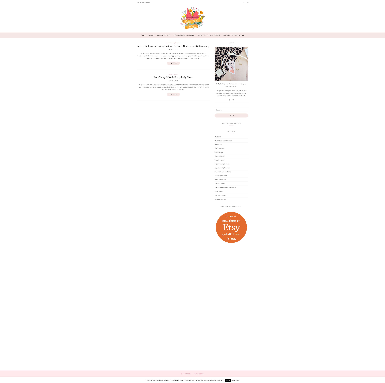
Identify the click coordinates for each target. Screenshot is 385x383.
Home (143, 35)
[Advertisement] (231, 262)
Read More (235, 380)
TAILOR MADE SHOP (164, 35)
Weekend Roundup (220, 199)
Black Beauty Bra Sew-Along (209, 35)
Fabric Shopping (219, 156)
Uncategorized (219, 191)
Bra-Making (218, 144)
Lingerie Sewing (173, 74)
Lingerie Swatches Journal (184, 35)
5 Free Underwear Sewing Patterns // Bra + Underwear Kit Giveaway (173, 46)
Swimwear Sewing (220, 179)
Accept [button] (228, 380)
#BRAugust (218, 137)
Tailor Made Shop (240, 95)
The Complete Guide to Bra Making (225, 187)
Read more (173, 63)
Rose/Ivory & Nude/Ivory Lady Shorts (173, 77)
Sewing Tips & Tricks (221, 176)
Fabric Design (219, 152)
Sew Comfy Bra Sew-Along (233, 35)
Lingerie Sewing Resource (173, 43)
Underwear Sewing (220, 195)
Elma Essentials (219, 148)
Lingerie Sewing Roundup (222, 168)
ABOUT (151, 35)
